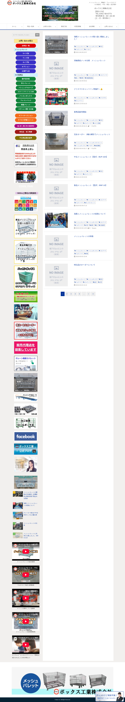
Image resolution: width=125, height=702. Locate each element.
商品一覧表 (30, 26)
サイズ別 (29, 53)
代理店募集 (77, 26)
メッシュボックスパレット (95, 142)
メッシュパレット (80, 46)
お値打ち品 (29, 71)
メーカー (88, 49)
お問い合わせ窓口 (26, 41)
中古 (101, 46)
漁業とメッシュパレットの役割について (30, 504)
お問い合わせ (108, 26)
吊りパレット (28, 83)
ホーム (14, 26)
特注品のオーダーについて (84, 265)
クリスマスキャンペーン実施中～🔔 (88, 89)
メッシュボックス (92, 46)
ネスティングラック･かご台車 (26, 91)
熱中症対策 (29, 79)
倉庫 (92, 225)
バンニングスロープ (26, 87)
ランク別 (29, 58)
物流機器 (98, 145)
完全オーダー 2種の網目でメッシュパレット (92, 134)
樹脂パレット (28, 105)
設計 (95, 282)
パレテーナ (79, 123)
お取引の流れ (47, 26)
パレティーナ (79, 49)
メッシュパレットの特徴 (83, 236)
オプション (29, 66)
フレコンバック (27, 100)
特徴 (87, 253)
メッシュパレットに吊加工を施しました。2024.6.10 (31, 535)
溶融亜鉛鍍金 (89, 78)
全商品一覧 (29, 45)
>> (93, 294)
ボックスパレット (90, 202)
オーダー (90, 145)
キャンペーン (79, 100)
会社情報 (92, 26)
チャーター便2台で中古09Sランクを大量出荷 (31, 514)
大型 (87, 225)
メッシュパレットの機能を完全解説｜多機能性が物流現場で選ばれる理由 (30, 495)
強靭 (82, 78)
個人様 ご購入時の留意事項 (25, 126)
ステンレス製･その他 (25, 109)
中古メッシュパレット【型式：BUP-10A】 (91, 157)
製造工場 (64, 26)
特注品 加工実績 (28, 132)
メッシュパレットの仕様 (30, 524)
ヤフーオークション (26, 115)
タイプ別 (29, 62)
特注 (101, 279)
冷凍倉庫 (102, 225)
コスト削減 (97, 123)
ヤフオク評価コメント (26, 120)
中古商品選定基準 (27, 138)
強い (77, 78)
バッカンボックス (27, 96)
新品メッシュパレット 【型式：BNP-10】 (90, 185)
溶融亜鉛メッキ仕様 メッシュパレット (90, 60)
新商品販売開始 (80, 112)
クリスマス (103, 97)
